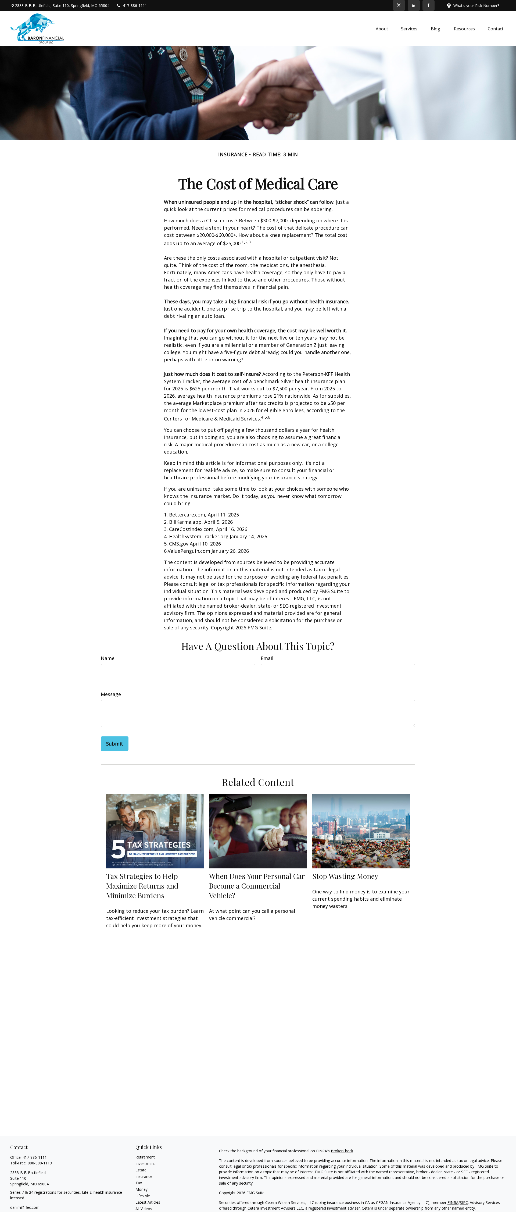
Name (107, 658)
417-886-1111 (135, 5)
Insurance (143, 1176)
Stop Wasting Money (345, 876)
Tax (138, 1182)
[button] (381, 28)
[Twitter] (399, 5)
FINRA (452, 1202)
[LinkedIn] (414, 5)
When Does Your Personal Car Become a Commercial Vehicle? (256, 885)
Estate (140, 1169)
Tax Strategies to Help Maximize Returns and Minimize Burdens (142, 885)
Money (141, 1189)
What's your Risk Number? (476, 5)
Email (267, 658)
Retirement (145, 1157)
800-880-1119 (40, 1162)
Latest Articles (147, 1202)
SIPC (464, 1202)
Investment (145, 1163)
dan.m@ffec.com (25, 1207)
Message (111, 694)
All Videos (143, 1208)
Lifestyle (142, 1195)
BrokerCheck (342, 1150)
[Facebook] (428, 5)
